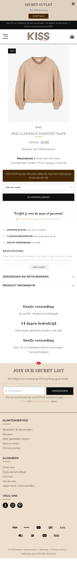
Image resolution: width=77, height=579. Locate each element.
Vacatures (9, 481)
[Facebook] (5, 505)
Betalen (8, 434)
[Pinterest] (20, 505)
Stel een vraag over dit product (40, 219)
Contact (8, 476)
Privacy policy (11, 448)
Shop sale (39, 16)
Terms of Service (41, 401)
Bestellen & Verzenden (18, 429)
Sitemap (43, 549)
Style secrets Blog (14, 472)
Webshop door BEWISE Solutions (38, 553)
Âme (38, 127)
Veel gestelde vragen (16, 438)
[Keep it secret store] (39, 37)
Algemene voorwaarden (19, 485)
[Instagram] (12, 505)
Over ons (8, 467)
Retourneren (11, 443)
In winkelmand (39, 197)
